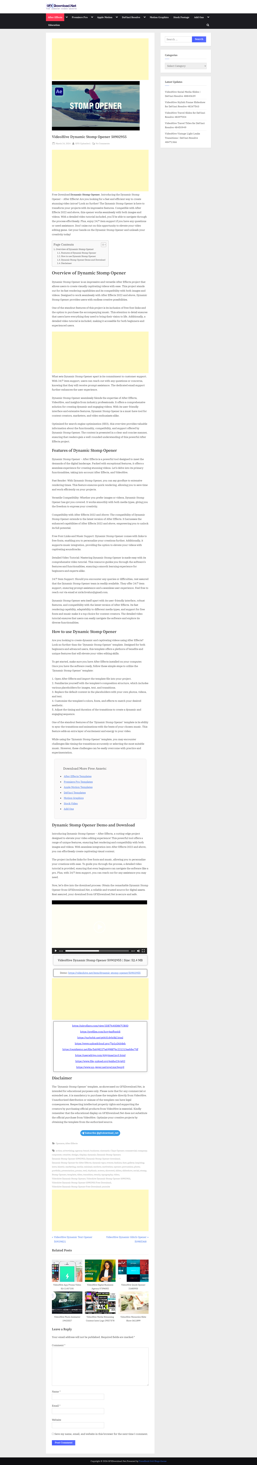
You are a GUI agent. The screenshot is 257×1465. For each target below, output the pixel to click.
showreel (110, 1170)
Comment (58, 1345)
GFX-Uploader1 (83, 143)
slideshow (127, 1170)
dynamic (91, 1154)
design (75, 1154)
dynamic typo (99, 1162)
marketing (70, 1166)
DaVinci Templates (75, 792)
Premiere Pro (80, 17)
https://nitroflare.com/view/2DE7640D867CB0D (100, 1025)
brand (86, 1150)
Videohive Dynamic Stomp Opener (69, 1178)
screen (101, 1170)
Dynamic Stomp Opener (108, 1154)
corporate (57, 1154)
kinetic (61, 1166)
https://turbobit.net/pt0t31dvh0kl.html (100, 1037)
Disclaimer (66, 263)
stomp (143, 1170)
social (136, 1170)
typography (107, 1174)
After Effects (55, 17)
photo (137, 1166)
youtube (106, 1186)
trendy (97, 1174)
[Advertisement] (100, 59)
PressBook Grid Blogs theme (153, 1461)
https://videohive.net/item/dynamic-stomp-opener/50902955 (104, 972)
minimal (88, 1166)
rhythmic (92, 1170)
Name (56, 1391)
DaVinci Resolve (131, 17)
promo (78, 1170)
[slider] (97, 951)
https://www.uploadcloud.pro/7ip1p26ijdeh (100, 1043)
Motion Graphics (159, 17)
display (82, 1154)
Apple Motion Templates (78, 787)
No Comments (103, 143)
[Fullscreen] (143, 950)
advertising (68, 1150)
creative (66, 1154)
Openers (60, 1143)
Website (56, 1419)
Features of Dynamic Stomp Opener (78, 252)
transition (88, 1174)
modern (97, 1166)
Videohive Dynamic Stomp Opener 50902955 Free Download (81, 1182)
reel (85, 1170)
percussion (127, 1166)
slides (118, 1170)
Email (56, 1405)
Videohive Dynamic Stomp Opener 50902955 (108, 1178)
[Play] (55, 950)
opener (117, 1166)
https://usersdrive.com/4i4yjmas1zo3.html (100, 1055)
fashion (118, 1162)
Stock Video (71, 803)
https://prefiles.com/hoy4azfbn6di (100, 1031)
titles (79, 1174)
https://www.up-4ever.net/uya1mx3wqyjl (100, 1067)
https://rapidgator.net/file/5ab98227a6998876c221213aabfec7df (100, 1049)
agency (78, 1150)
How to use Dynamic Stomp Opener (78, 256)
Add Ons (199, 17)
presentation (67, 1170)
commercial (131, 1150)
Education (54, 24)
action (59, 1150)
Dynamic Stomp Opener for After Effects (71, 1162)
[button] (99, 927)
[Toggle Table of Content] (102, 244)
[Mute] (138, 950)
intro (54, 1166)
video (116, 1174)
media (80, 1166)
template (71, 1174)
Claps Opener (117, 1150)
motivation (107, 1166)
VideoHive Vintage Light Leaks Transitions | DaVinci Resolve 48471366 (182, 137)
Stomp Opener (59, 1174)
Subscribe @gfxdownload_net (101, 1133)
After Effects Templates (77, 776)
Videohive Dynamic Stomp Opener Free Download (76, 1186)
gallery (130, 1162)
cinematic (105, 1150)
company (142, 1150)
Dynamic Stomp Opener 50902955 (68, 1158)
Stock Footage (181, 17)
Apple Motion (104, 17)
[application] (99, 927)
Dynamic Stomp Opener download (103, 1158)
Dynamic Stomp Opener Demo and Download (83, 259)
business (94, 1150)
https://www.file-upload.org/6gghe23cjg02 (100, 1061)
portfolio (56, 1170)
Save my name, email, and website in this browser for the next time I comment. (101, 1434)
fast (124, 1162)
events (110, 1162)
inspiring (139, 1162)
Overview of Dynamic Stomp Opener (75, 249)
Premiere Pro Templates (78, 781)
